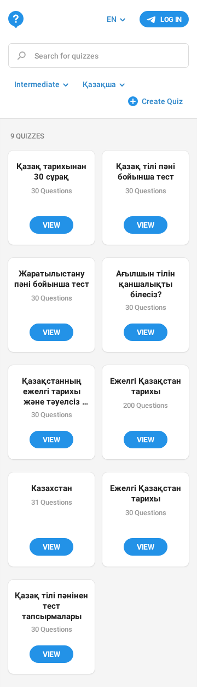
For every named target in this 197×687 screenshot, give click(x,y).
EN (112, 19)
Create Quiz (162, 101)
